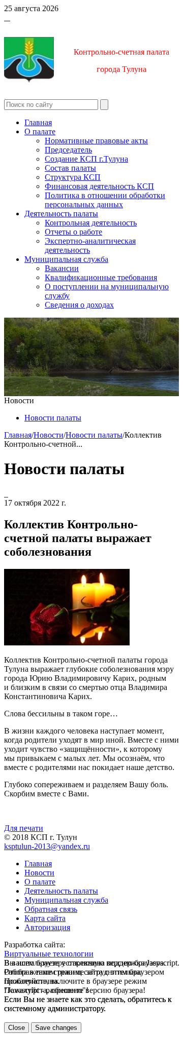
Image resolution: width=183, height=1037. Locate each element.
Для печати (23, 828)
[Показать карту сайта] (7, 17)
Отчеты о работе (73, 231)
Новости (49, 435)
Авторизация (47, 927)
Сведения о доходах (79, 304)
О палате (39, 131)
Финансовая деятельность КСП (99, 186)
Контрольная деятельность (91, 222)
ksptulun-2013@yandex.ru (47, 846)
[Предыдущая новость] (7, 493)
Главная (38, 122)
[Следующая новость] (5, 493)
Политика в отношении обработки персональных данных (105, 200)
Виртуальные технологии (49, 953)
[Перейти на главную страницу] (5, 17)
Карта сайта (45, 918)
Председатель (68, 149)
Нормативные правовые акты (96, 140)
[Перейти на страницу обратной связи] (9, 17)
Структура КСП (73, 177)
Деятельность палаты (61, 213)
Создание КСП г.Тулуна (86, 159)
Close (16, 1027)
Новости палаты (52, 417)
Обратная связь (50, 909)
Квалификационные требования (101, 277)
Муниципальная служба (66, 259)
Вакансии (62, 268)
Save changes (56, 1027)
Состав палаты (70, 168)
